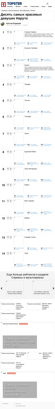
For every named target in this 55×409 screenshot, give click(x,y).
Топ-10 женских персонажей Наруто (47, 60)
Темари (27, 84)
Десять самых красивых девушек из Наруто (21, 60)
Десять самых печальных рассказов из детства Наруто (21, 265)
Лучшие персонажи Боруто (20, 248)
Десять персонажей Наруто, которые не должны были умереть (34, 60)
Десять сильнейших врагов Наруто (34, 265)
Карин (26, 185)
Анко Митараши (30, 169)
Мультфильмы (25, 10)
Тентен (27, 100)
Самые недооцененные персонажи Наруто (48, 43)
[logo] (11, 4)
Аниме (32, 10)
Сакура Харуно (30, 32)
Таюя (26, 133)
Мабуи (27, 218)
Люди (50, 6)
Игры (43, 6)
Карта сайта (18, 403)
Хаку (26, 253)
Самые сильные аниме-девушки (34, 128)
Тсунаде (27, 116)
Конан (26, 65)
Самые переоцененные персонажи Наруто (21, 96)
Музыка (18, 6)
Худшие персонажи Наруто (34, 43)
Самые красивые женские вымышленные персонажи (16, 390)
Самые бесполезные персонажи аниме (48, 196)
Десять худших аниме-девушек (21, 43)
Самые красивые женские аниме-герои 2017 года (19, 342)
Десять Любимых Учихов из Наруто (48, 248)
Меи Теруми (29, 201)
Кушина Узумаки (30, 48)
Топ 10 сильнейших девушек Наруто (34, 77)
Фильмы (10, 6)
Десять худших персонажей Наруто (47, 112)
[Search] (47, 3)
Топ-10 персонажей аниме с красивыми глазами (20, 77)
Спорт (25, 6)
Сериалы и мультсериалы (10, 10)
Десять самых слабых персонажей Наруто (21, 112)
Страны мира (34, 6)
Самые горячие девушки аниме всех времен (34, 230)
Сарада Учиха (30, 237)
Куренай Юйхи (30, 151)
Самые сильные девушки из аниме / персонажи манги (47, 128)
